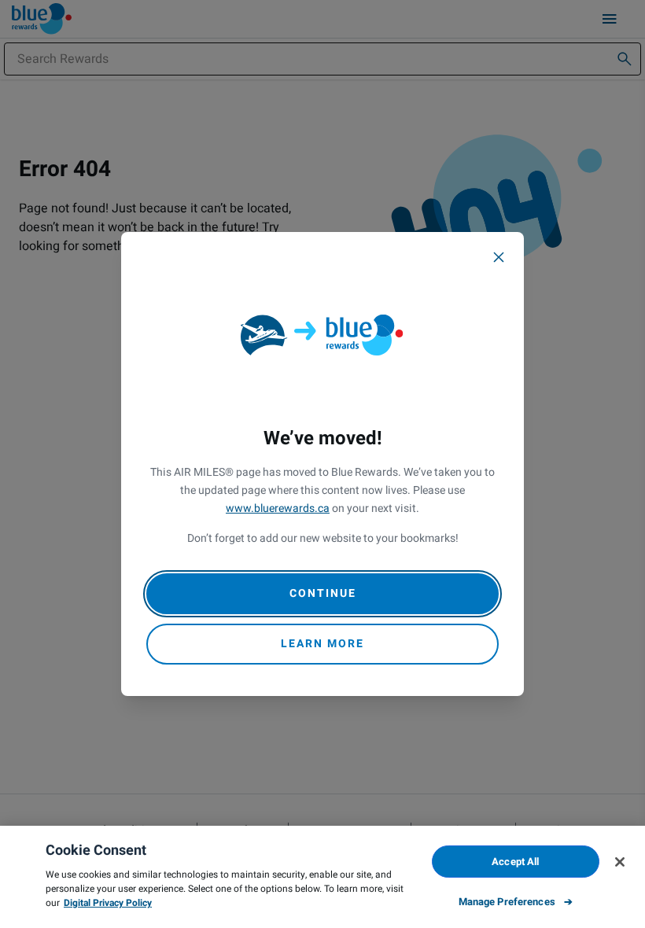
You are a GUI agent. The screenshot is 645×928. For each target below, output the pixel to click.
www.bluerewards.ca (278, 508)
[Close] (498, 257)
